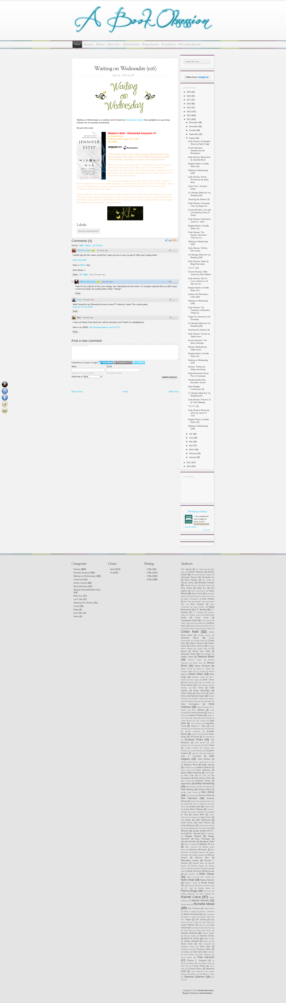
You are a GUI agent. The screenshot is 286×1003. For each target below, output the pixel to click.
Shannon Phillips (208, 933)
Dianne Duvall (186, 669)
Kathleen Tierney (203, 781)
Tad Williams (185, 952)
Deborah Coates (195, 660)
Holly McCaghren (190, 704)
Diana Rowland (202, 666)
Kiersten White (205, 795)
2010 (189, 466)
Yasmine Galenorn (194, 976)
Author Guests (131, 44)
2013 (189, 115)
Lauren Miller (199, 815)
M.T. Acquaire (209, 833)
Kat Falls (202, 775)
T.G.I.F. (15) (193, 268)
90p (93, 250)
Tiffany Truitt (206, 963)
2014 (189, 111)
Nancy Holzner (207, 880)
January (192, 457)
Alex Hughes (207, 575)
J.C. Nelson (198, 710)
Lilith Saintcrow (203, 820)
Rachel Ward (186, 904)
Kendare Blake (204, 789)
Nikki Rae (188, 885)
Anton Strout (196, 594)
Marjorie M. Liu (207, 844)
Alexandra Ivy (208, 577)
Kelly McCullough (205, 787)
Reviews (88, 44)
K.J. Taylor (200, 762)
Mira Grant (209, 871)
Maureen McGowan (198, 850)
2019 (189, 92)
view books (206, 530)
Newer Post (77, 391)
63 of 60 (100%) (190, 527)
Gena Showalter (201, 690)
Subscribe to (77, 376)
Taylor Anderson (205, 955)
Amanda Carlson (206, 582)
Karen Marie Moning (191, 772)
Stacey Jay (207, 941)
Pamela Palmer (204, 888)
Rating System (150, 44)
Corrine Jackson (197, 646)
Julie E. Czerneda (191, 756)
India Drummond (203, 707)
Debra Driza (197, 663)
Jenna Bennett (209, 729)
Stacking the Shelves (83, 602)
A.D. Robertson (201, 569)
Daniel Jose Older (201, 651)
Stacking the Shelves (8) (199, 330)
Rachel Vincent (200, 900)
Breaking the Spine (134, 120)
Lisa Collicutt (202, 828)
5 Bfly (149, 579)
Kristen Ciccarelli (197, 801)
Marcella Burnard (188, 842)
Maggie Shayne (193, 836)
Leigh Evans (205, 817)
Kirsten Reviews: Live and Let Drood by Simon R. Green (199, 212)
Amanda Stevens (191, 585)
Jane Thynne (201, 721)
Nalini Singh (187, 879)
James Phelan (196, 715)
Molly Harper (206, 873)
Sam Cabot (194, 922)
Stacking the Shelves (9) (199, 199)
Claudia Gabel (199, 641)
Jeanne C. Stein (198, 726)
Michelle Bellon (198, 863)
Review (77, 569)
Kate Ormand (186, 781)
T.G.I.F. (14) (193, 406)
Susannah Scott (187, 949)
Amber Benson (206, 585)
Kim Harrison (189, 798)
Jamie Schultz (206, 718)
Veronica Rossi (195, 969)
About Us (113, 44)
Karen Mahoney (203, 770)
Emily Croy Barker (204, 682)
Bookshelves (169, 44)
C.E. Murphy (201, 609)
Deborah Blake (206, 656)
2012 (189, 119)
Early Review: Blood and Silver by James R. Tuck (198, 413)
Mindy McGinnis (195, 871)
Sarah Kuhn (188, 930)
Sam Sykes (206, 922)
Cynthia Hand (202, 649)
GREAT (82, 265)
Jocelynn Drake (193, 739)
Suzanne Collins (204, 949)
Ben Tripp (187, 602)
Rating (87, 245)
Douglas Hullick (187, 671)
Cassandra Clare (189, 620)
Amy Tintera (186, 588)
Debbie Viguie (187, 657)
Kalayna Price (190, 764)
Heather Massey (194, 701)
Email (109, 366)
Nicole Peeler (207, 883)
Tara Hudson (189, 955)
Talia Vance (198, 952)
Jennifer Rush (196, 734)
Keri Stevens (190, 795)
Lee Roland (193, 817)
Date (81, 245)
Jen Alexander (195, 729)
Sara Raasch (195, 928)
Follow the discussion (176, 240)
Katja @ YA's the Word (83, 307)
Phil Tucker (207, 891)
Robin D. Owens (190, 917)
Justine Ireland (186, 762)
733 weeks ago (107, 282)
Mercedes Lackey (190, 860)
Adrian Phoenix (196, 572)
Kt (195, 516)
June (191, 438)
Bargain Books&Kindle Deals (87, 590)
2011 (189, 462)
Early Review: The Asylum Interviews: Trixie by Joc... (197, 235)
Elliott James (208, 680)
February (193, 453)
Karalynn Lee (189, 767)
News (76, 616)
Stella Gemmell (204, 944)
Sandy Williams (188, 925)
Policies (100, 44)
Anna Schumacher (198, 591)
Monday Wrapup (81, 572)
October (192, 130)
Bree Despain (197, 604)
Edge (76, 609)
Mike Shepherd (202, 868)
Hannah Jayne (197, 696)
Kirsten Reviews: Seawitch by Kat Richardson (196, 150)
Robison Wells (205, 917)
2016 (189, 104)
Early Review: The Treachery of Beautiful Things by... (199, 310)
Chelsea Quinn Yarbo (191, 628)
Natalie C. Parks (191, 883)
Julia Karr (195, 753)
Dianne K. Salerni (204, 669)
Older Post (174, 391)
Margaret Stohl (207, 841)
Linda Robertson (188, 825)
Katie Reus (186, 783)
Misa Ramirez (189, 874)
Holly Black (207, 701)
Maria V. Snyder (190, 844)
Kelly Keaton (190, 787)
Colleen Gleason (196, 643)
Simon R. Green (191, 938)
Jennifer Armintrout (192, 731)
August (192, 138)
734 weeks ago (102, 250)
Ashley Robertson (195, 596)
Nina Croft (210, 885)
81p (98, 282)
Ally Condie (206, 580)
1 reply (84, 274)
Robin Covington (208, 914)
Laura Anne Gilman (193, 809)
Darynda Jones (188, 654)
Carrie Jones (202, 618)
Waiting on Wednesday (88, 231)
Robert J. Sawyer (190, 911)
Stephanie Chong (187, 946)
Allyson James (187, 583)
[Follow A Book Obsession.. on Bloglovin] (197, 78)
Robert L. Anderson (207, 911)
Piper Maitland (205, 894)
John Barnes (200, 743)
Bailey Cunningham (191, 599)
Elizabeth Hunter (198, 677)
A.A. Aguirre (186, 569)
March (191, 449)
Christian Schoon (204, 635)
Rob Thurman (194, 908)
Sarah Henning (208, 928)
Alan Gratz (195, 575)
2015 (189, 107)
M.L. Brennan (195, 834)
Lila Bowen (186, 820)
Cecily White (198, 623)
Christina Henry (190, 638)
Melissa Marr (202, 858)
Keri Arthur (208, 792)
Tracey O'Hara (198, 966)
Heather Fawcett (198, 699)
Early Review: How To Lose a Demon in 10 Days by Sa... (198, 281)
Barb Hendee (208, 599)
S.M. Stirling (200, 920)
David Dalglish (205, 654)
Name (74, 366)
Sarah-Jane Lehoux (204, 930)
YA (111, 572)
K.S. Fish (210, 762)
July (191, 434)
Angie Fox (201, 588)
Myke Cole (191, 877)
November (193, 126)
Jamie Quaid (193, 718)
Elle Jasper (195, 680)
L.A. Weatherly (201, 804)
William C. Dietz (208, 974)
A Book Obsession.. (205, 990)
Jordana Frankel (191, 748)
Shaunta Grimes (207, 936)
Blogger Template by (198, 993)
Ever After (78, 613)
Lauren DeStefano (198, 812)
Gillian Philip (186, 693)
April (191, 445)
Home (77, 44)
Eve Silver (198, 688)
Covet (76, 606)
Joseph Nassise (196, 751)
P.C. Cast (189, 888)
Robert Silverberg (191, 914)
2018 (189, 96)
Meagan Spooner (198, 852)
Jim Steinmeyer (208, 737)
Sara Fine (202, 925)
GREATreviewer (84, 250)
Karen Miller (209, 773)
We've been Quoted (189, 44)
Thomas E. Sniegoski (197, 961)
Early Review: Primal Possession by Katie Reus (198, 179)
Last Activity (97, 245)
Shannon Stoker (190, 936)
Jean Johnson (196, 723)
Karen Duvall (186, 770)
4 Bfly (149, 576)
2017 (189, 100)
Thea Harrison (205, 957)
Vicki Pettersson (197, 971)
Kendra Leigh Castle (189, 792)
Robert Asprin (209, 908)
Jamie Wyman (186, 721)
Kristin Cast (210, 801)
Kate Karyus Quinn (202, 778)
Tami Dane (210, 952)
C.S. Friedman (198, 612)
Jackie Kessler (197, 713)
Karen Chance (204, 767)
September (193, 134)
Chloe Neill (189, 631)
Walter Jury (194, 974)
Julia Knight (207, 753)
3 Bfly (149, 572)
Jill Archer (194, 737)
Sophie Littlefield (191, 941)
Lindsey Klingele (189, 828)
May (191, 442)
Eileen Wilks (196, 674)
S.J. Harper (186, 920)
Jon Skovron (196, 745)
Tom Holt (184, 966)
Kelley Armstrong (204, 783)
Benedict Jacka (200, 602)
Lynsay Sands (199, 831)
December (193, 122)
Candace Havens (195, 615)
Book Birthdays (81, 586)
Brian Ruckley (199, 607)
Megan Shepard (198, 855)
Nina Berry (199, 885)
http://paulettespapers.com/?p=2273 (104, 327)
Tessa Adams (186, 957)
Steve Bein (205, 947)
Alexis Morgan (191, 580)
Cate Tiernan (206, 620)
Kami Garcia (208, 764)
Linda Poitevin (204, 823)
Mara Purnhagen (202, 839)
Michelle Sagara (197, 866)
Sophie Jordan (209, 938)
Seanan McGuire (189, 933)
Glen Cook (200, 693)
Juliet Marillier (204, 759)
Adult (112, 569)
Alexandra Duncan (189, 577)
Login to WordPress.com (123, 362)
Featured (78, 579)
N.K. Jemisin (206, 877)
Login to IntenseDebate (106, 362)
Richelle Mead (204, 904)
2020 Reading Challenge (197, 511)
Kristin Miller (188, 804)
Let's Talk (78, 599)
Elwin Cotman (189, 682)
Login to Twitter (139, 362)
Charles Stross (194, 626)
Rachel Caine (191, 897)
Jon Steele (209, 745)
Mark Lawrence (191, 847)
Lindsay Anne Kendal (206, 825)
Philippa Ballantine (188, 894)
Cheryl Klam (207, 628)
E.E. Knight (200, 671)
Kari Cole (189, 775)
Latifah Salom (209, 807)
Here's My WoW (80, 260)
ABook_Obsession (88, 281)
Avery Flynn (209, 596)
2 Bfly (149, 569)
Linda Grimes (187, 823)
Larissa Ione (194, 806)
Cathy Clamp (186, 623)
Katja (79, 300)
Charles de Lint (208, 626)
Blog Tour (78, 596)
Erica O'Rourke (202, 685)
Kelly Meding (187, 789)
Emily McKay (187, 685)
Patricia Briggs (189, 890)
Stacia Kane (187, 944)
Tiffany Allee (193, 963)
